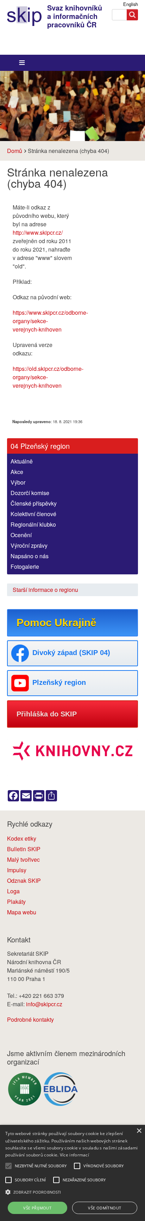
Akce (17, 472)
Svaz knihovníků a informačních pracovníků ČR (74, 15)
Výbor (18, 482)
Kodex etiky (21, 838)
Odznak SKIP (24, 880)
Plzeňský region (59, 682)
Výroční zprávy (29, 545)
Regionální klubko (33, 524)
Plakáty (16, 902)
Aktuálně (22, 461)
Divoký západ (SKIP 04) (71, 652)
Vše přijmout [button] (37, 1207)
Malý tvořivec (23, 859)
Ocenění (21, 535)
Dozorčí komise (30, 493)
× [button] (138, 1131)
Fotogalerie (25, 566)
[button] (72, 1192)
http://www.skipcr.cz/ (38, 232)
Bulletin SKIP (23, 849)
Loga (13, 891)
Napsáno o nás (30, 556)
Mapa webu (21, 912)
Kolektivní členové (33, 514)
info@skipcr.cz (44, 1004)
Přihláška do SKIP (47, 714)
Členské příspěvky (34, 503)
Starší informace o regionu (45, 590)
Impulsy (16, 870)
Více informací (74, 1155)
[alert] (72, 1173)
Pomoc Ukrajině (56, 622)
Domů (14, 151)
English (130, 4)
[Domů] (27, 16)
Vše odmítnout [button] (104, 1207)
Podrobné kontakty (30, 1019)
